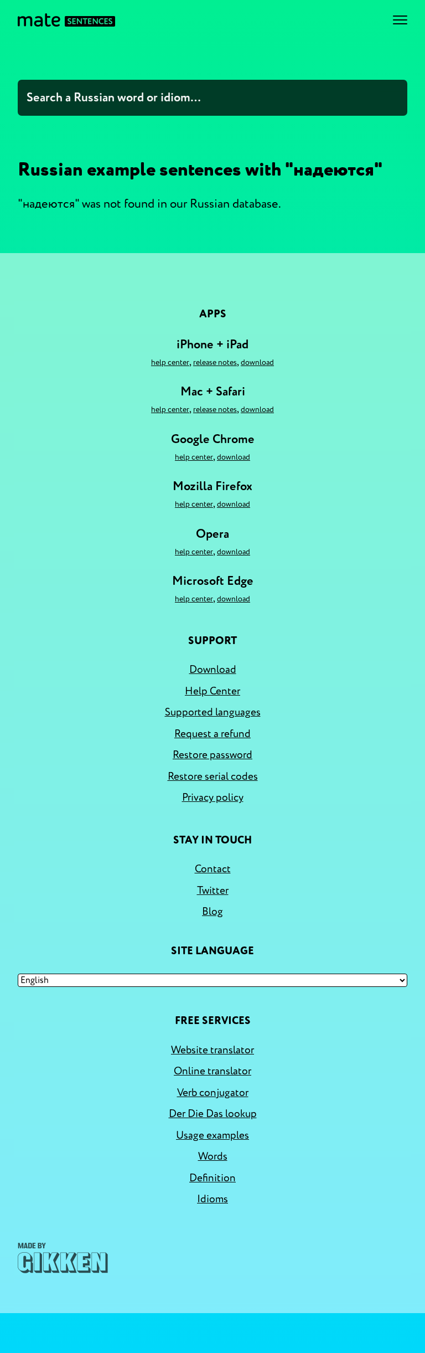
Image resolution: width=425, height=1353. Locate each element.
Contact (213, 869)
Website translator (212, 1050)
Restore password (212, 755)
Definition (212, 1178)
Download (257, 362)
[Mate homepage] (66, 20)
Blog (212, 911)
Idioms (212, 1199)
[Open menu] (400, 20)
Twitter (213, 890)
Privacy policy (212, 797)
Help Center (170, 362)
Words (212, 1156)
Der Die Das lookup (213, 1113)
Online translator (212, 1071)
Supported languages (213, 712)
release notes (215, 362)
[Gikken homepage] (63, 1258)
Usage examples (212, 1135)
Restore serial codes (213, 776)
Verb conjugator (212, 1092)
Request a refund (212, 733)
